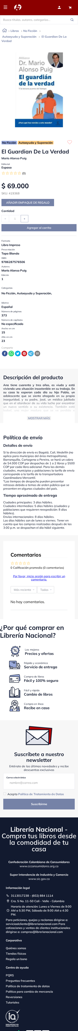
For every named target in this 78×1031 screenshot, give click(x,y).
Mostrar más (39, 418)
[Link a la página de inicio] (4, 31)
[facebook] (5, 354)
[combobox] (39, 19)
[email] (37, 354)
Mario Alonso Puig (13, 158)
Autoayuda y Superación (19, 36)
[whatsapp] (11, 354)
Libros (15, 31)
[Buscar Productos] (73, 19)
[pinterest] (24, 354)
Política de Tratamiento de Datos (41, 794)
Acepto (35, 794)
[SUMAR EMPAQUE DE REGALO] (27, 202)
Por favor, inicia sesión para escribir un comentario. (39, 577)
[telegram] (31, 354)
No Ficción (30, 31)
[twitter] (18, 354)
